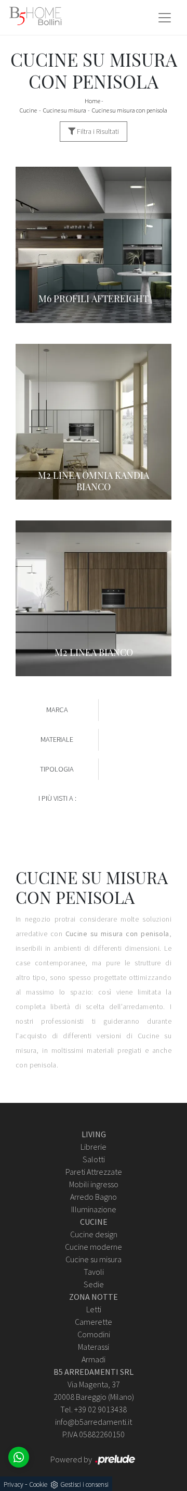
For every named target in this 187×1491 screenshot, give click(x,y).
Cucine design (93, 1234)
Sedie (94, 1284)
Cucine (28, 110)
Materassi (93, 1346)
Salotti (94, 1159)
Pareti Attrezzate (93, 1171)
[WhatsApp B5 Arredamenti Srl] (18, 1457)
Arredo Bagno (93, 1196)
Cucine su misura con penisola (129, 110)
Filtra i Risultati (97, 131)
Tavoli (94, 1271)
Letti (93, 1309)
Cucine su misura (64, 110)
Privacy (13, 1484)
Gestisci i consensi (84, 1484)
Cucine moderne (93, 1246)
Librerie (93, 1146)
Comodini (93, 1334)
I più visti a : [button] (57, 798)
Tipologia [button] (57, 769)
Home (92, 101)
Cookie (38, 1484)
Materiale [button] (57, 739)
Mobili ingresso (93, 1184)
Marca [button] (57, 709)
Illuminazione (93, 1209)
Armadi (93, 1359)
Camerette (93, 1321)
